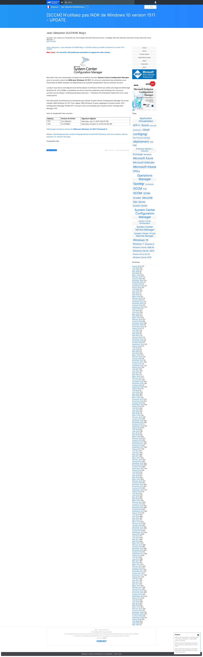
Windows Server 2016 (142, 257)
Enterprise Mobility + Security (144, 150)
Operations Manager (144, 177)
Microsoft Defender (143, 162)
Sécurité (147, 197)
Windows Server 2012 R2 (141, 254)
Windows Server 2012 (143, 251)
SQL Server (139, 201)
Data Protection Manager (141, 138)
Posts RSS (144, 64)
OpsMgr (138, 184)
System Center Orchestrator (144, 222)
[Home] (53, 2)
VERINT (104, 638)
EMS (135, 145)
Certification (137, 130)
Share (144, 61)
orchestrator (149, 184)
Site (61, 2)
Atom (144, 67)
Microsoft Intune (144, 167)
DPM (151, 142)
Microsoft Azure (143, 158)
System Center (140, 205)
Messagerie (148, 154)
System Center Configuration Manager (144, 213)
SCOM (137, 193)
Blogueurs (55, 47)
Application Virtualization (146, 119)
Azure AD (153, 125)
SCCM (137, 188)
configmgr (140, 134)
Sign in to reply (51, 150)
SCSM (146, 193)
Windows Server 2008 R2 (143, 247)
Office (136, 171)
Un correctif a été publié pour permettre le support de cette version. (84, 52)
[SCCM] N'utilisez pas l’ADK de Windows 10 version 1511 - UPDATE (86, 48)
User (155, 2)
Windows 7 (138, 244)
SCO (145, 189)
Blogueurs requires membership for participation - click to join (101, 654)
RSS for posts (51, 41)
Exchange (138, 154)
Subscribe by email (144, 57)
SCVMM (137, 198)
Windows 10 (140, 240)
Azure (145, 125)
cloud (146, 129)
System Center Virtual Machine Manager (144, 234)
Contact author (144, 54)
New (151, 7)
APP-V (136, 125)
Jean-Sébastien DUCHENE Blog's (72, 47)
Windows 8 (149, 244)
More (87, 7)
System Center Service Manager (144, 228)
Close (198, 635)
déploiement (141, 141)
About (144, 51)
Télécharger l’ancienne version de (77, 129)
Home (144, 48)
